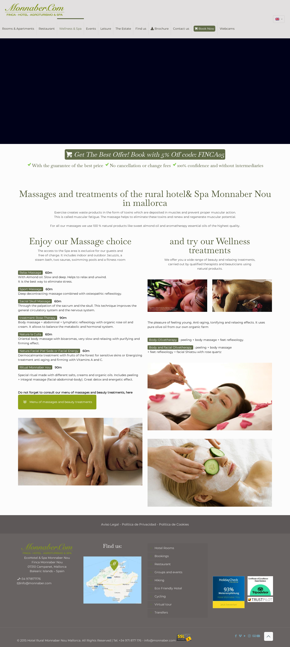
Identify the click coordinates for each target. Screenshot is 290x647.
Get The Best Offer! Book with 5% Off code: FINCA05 (148, 154)
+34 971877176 (30, 579)
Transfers (161, 612)
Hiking (159, 580)
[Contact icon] (258, 636)
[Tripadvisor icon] (253, 636)
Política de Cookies (174, 524)
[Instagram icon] (249, 636)
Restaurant (163, 564)
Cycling (160, 596)
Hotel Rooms (164, 548)
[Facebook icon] (236, 636)
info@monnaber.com (36, 583)
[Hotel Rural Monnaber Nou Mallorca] (34, 9)
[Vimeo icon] (240, 636)
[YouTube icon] (244, 636)
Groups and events (168, 572)
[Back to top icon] (268, 636)
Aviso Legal (110, 524)
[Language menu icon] (279, 19)
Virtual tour (163, 604)
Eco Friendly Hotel (168, 588)
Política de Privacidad (139, 524)
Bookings (162, 556)
